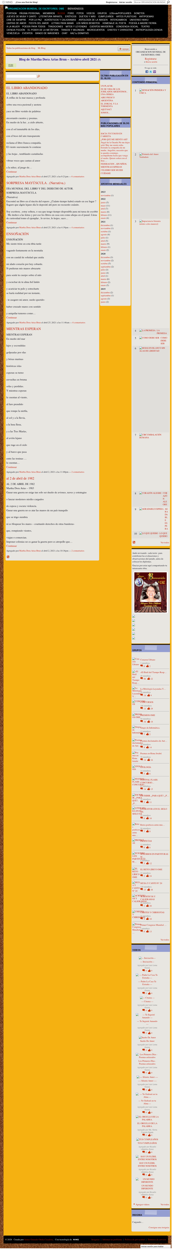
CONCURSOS (146, 702)
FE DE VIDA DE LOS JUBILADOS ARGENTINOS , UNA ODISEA (114, 92)
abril (103, 208)
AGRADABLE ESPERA (166, 518)
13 (145, 708)
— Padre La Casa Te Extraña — (147, 983)
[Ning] (7, 2)
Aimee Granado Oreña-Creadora (38, 1239)
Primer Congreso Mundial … (153, 924)
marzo (103, 211)
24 (150, 875)
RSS (8, 557)
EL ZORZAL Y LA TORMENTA (109, 105)
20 (150, 905)
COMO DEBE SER (164, 340)
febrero (104, 214)
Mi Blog (42, 47)
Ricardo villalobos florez (148, 1147)
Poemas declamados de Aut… (153, 740)
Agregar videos (142, 1204)
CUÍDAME (106, 173)
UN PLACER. (107, 85)
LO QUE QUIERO (163, 535)
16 (152, 759)
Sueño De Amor (147, 1040)
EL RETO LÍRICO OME (151, 869)
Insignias (95, 1239)
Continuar (11, 171)
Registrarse (111, 2)
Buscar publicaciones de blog (38, 76)
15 (152, 789)
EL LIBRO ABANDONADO (26, 87)
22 (152, 678)
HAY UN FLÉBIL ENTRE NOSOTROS (147, 1164)
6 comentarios (78, 176)
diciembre (105, 225)
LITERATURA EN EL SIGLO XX (153, 810)
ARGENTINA (107, 100)
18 (152, 721)
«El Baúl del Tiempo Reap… (153, 672)
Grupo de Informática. (150, 727)
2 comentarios (78, 471)
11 (150, 802)
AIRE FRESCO (108, 97)
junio (103, 202)
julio (103, 237)
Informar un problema (112, 1239)
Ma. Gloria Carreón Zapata (149, 1130)
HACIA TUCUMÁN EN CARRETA (111, 135)
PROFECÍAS (146, 840)
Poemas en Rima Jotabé (151, 753)
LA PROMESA (162, 332)
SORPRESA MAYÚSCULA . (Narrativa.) (35, 182)
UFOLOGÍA (145, 767)
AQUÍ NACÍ (106, 109)
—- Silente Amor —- (147, 1080)
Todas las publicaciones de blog (20, 47)
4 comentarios (78, 227)
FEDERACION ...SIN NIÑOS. (114, 163)
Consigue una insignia (159, 1227)
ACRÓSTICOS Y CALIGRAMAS (147, 898)
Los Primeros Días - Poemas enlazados (147, 1062)
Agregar (125, 49)
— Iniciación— (147, 961)
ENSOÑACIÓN (17, 233)
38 (152, 889)
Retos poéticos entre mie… (152, 824)
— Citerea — (147, 1001)
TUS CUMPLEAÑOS (147, 1143)
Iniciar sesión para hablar (152, 1246)
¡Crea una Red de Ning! (27, 2)
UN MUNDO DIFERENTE (147, 1187)
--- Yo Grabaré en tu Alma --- (147, 1102)
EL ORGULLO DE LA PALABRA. (147, 1125)
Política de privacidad (135, 1239)
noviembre (106, 195)
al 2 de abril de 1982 (20, 478)
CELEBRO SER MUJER (112, 170)
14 (145, 695)
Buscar (168, 2)
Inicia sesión (151, 61)
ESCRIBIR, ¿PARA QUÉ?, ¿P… (154, 795)
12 (150, 863)
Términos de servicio (157, 1239)
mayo (103, 205)
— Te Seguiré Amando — (147, 1022)
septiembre (106, 266)
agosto (104, 234)
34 (145, 721)
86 (145, 678)
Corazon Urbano (147, 659)
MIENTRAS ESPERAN (23, 328)
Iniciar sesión (125, 2)
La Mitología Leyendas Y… (153, 688)
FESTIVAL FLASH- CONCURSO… (149, 781)
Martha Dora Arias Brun (30, 176)
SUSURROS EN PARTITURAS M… (154, 855)
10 (150, 818)
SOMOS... (105, 112)
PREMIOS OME (147, 715)
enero (103, 217)
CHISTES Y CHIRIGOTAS (152, 912)
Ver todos (165, 542)
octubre (104, 231)
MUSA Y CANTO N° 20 (151, 883)
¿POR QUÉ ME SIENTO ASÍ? (114, 139)
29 (152, 708)
